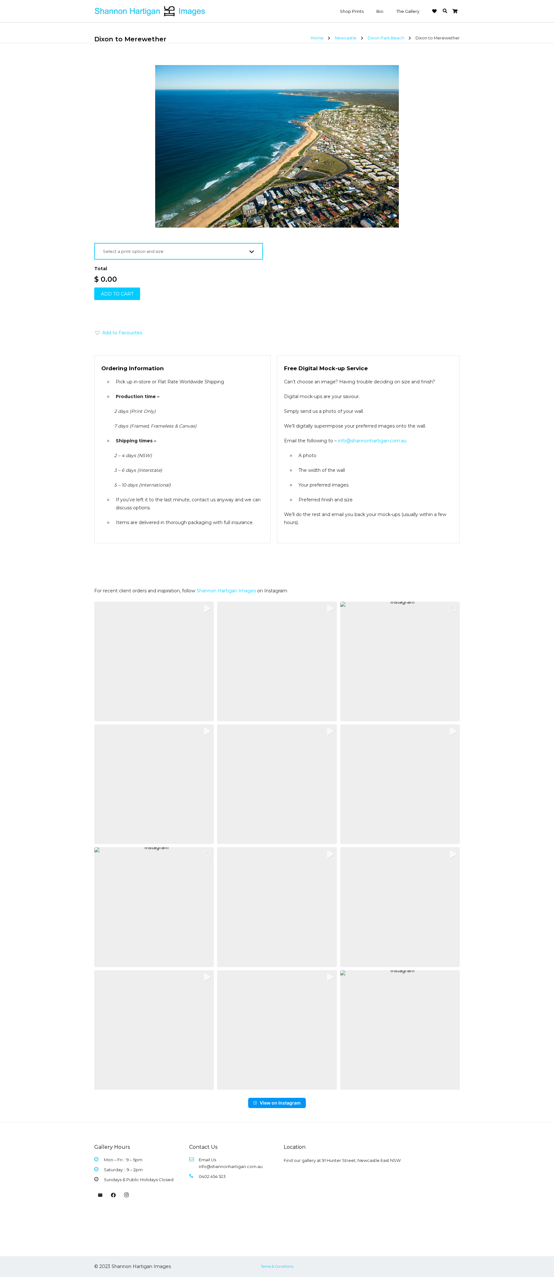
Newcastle (346, 38)
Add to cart (117, 294)
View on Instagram (280, 1103)
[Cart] (455, 11)
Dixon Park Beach (386, 38)
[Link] (150, 11)
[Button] (434, 11)
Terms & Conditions (277, 1266)
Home (317, 38)
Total (100, 268)
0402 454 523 (212, 1176)
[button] (445, 11)
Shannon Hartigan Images (226, 591)
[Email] (100, 1195)
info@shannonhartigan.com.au (372, 441)
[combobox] (178, 251)
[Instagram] (126, 1195)
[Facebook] (113, 1195)
